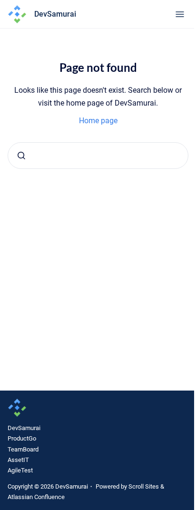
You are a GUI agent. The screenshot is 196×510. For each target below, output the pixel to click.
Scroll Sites (143, 486)
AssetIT (18, 459)
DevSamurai (24, 428)
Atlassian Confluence (36, 496)
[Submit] (21, 155)
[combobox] (98, 155)
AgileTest (20, 470)
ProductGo (22, 438)
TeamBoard (23, 449)
